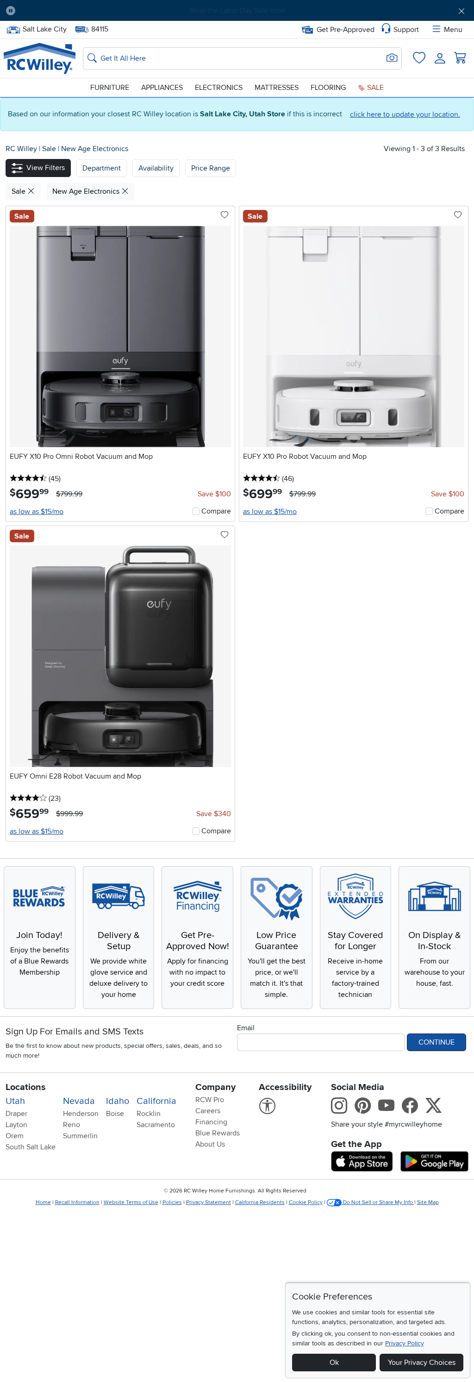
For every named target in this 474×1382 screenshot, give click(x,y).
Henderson (81, 1113)
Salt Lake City (44, 28)
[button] (59, 10)
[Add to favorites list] (224, 215)
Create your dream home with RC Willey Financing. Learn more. (237, 10)
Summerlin (80, 1136)
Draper (16, 1113)
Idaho (117, 1101)
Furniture (109, 87)
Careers (207, 1111)
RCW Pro (209, 1099)
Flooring (328, 87)
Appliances (162, 87)
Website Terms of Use (131, 1202)
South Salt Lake (31, 1147)
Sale (374, 87)
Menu (453, 29)
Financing (211, 1122)
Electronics (219, 87)
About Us (210, 1144)
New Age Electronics (94, 148)
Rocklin (149, 1113)
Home (43, 1202)
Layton (16, 1124)
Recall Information (77, 1202)
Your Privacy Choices (421, 1362)
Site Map (428, 1202)
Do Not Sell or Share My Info (378, 1202)
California (156, 1101)
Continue (436, 1042)
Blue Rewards (217, 1133)
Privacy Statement (208, 1202)
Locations (26, 1087)
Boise (115, 1113)
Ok (334, 1362)
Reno (71, 1124)
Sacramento (156, 1124)
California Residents (260, 1202)
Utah (15, 1101)
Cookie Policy (306, 1202)
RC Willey (21, 148)
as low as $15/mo (36, 511)
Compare (216, 511)
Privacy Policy (404, 1343)
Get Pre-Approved (345, 29)
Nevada (79, 1101)
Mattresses (277, 87)
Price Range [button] (210, 168)
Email (246, 1028)
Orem (15, 1136)
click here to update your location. (405, 114)
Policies (172, 1202)
